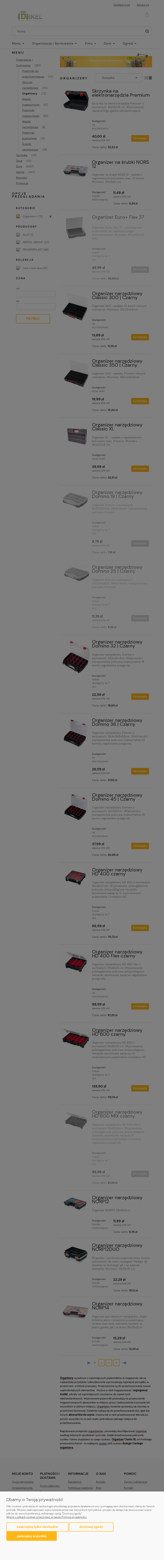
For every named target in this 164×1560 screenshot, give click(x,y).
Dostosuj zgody (91, 1527)
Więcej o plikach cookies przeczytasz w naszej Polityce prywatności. (46, 1517)
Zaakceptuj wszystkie (31, 1536)
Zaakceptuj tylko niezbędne (37, 1527)
